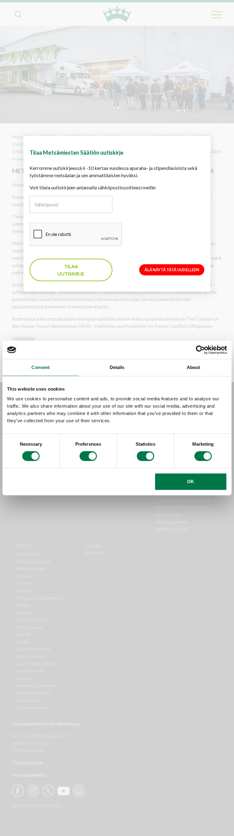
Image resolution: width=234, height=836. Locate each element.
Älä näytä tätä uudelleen (171, 269)
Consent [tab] (40, 367)
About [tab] (193, 367)
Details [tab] (117, 367)
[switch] (88, 456)
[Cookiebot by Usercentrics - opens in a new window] (200, 349)
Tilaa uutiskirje (70, 269)
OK (190, 481)
